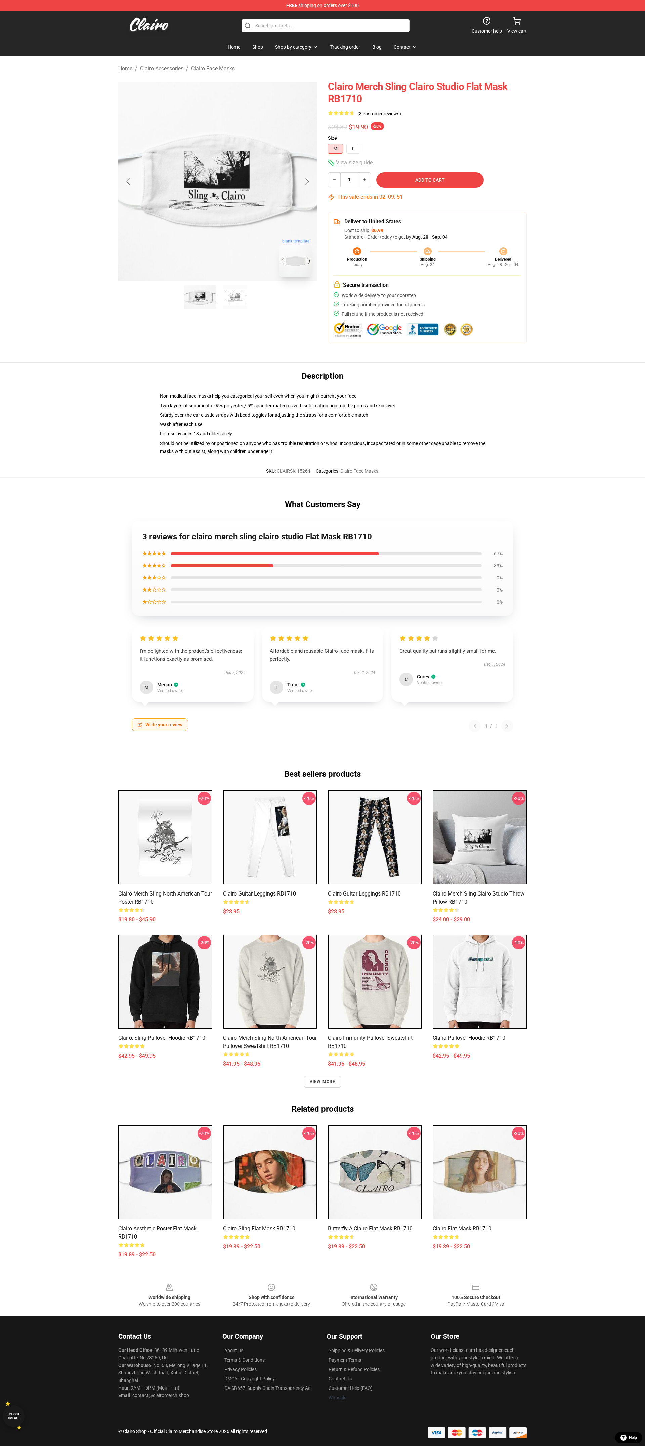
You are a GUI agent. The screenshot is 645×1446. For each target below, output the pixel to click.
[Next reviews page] (507, 726)
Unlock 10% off (13, 1416)
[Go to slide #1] (200, 297)
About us (233, 1350)
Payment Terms (345, 1360)
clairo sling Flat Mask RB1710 (259, 1228)
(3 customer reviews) (379, 113)
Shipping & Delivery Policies (357, 1350)
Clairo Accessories (161, 68)
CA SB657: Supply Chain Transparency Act (268, 1388)
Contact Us (340, 1378)
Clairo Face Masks (213, 68)
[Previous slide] (129, 182)
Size (332, 138)
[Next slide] (307, 182)
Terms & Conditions (244, 1360)
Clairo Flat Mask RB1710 (462, 1228)
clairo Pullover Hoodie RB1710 (469, 1038)
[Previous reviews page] (475, 726)
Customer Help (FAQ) (351, 1388)
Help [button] (633, 1437)
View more (323, 1081)
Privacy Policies (240, 1369)
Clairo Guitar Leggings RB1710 (259, 893)
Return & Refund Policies (354, 1369)
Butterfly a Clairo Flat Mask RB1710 (370, 1228)
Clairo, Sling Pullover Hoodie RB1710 (161, 1038)
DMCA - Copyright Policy (249, 1378)
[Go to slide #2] (235, 297)
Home (125, 68)
